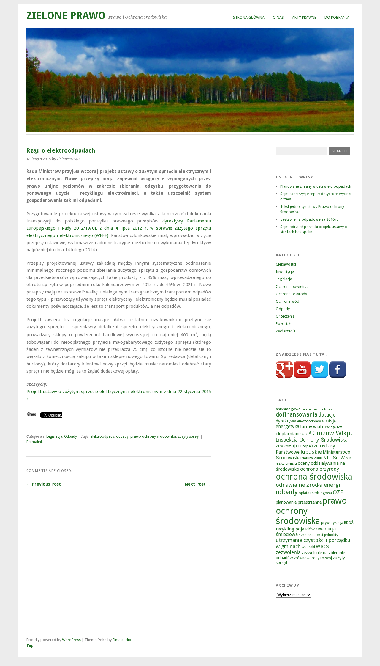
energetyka (287, 426)
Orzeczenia (285, 316)
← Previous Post (43, 484)
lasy (322, 446)
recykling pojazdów (295, 529)
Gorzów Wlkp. (332, 433)
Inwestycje (285, 271)
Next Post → (198, 484)
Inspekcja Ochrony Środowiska (312, 440)
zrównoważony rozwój (313, 558)
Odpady (70, 436)
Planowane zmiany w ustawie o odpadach (315, 186)
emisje (329, 421)
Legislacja (54, 436)
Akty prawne (304, 17)
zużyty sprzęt (189, 436)
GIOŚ (306, 434)
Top (30, 645)
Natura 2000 (312, 458)
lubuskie (311, 452)
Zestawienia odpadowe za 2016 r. (309, 219)
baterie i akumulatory (316, 409)
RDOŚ (349, 523)
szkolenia (307, 535)
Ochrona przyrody (291, 294)
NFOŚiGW (334, 458)
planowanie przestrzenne (299, 502)
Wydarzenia (286, 331)
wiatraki (308, 547)
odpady (122, 436)
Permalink (34, 442)
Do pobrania (336, 17)
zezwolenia (288, 552)
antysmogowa (288, 409)
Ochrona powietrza (292, 286)
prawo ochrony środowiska (153, 436)
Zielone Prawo (65, 15)
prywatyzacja (332, 522)
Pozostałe (284, 323)
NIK (349, 458)
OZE (338, 492)
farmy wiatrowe (316, 426)
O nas (278, 17)
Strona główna (249, 17)
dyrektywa (286, 421)
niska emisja (286, 463)
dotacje (326, 415)
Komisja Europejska (301, 446)
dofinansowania (296, 414)
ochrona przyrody (319, 469)
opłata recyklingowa (315, 493)
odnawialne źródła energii (309, 485)
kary (279, 446)
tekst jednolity (327, 535)
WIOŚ (322, 546)
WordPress (71, 639)
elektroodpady (102, 436)
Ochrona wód (287, 301)
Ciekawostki (286, 264)
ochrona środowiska (314, 477)
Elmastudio (122, 639)
